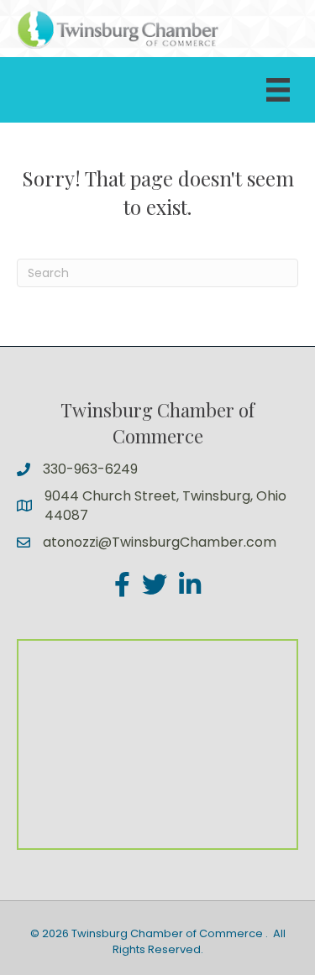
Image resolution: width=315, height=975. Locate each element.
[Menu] (278, 90)
